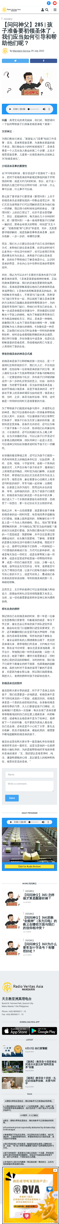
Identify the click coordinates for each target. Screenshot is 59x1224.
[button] (15, 61)
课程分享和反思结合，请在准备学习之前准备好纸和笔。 (29, 1101)
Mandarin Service (21, 51)
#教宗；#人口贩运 (30, 1115)
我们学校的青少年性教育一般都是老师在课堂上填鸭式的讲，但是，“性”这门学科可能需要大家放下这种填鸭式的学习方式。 (28, 1146)
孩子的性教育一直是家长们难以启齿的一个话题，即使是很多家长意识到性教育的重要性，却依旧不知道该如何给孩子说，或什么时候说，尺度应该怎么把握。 (28, 1155)
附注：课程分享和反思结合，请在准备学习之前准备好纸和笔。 (28, 1121)
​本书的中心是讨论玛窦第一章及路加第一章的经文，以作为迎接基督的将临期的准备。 (28, 1163)
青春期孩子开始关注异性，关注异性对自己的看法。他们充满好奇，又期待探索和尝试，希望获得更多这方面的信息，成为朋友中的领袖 (28, 1136)
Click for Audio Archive (29, 866)
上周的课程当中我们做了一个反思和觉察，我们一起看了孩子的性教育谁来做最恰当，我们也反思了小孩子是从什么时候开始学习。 (28, 1108)
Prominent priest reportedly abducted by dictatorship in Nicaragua (29, 1128)
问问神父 (8, 19)
